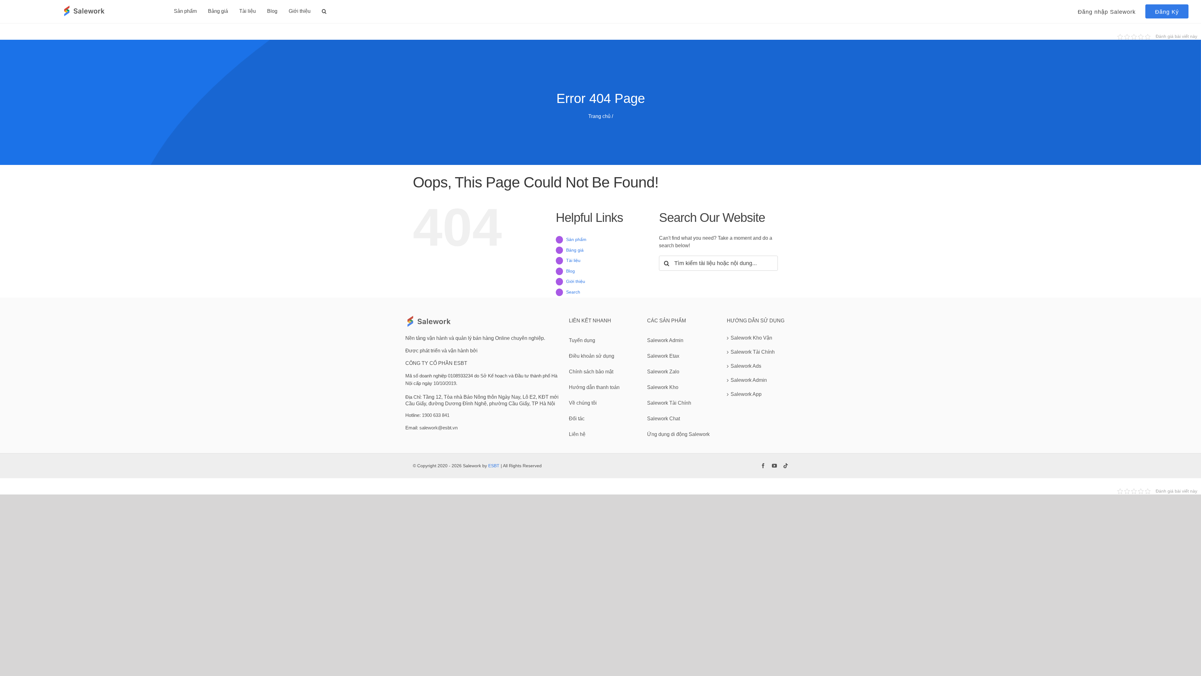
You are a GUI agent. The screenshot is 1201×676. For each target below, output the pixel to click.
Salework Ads (746, 366)
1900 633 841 (435, 415)
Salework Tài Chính (753, 352)
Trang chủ (599, 116)
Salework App (746, 394)
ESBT (493, 465)
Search (573, 291)
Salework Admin (749, 380)
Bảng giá (575, 250)
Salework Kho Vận (751, 338)
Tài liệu (573, 260)
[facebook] (763, 465)
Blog (570, 271)
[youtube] (774, 465)
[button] (324, 11)
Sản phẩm (576, 239)
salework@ (431, 427)
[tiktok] (785, 465)
